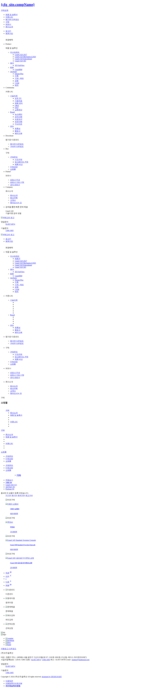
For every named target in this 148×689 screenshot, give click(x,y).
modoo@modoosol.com (80, 660)
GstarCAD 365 (20, 61)
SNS (12, 126)
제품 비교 (19, 164)
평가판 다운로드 (12, 19)
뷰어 (12, 63)
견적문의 (14, 157)
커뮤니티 (9, 17)
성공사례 (18, 122)
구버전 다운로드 (17, 146)
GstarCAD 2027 (21, 55)
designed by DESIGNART (52, 677)
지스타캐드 (14, 52)
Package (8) (10, 489)
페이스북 (18, 133)
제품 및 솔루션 (12, 15)
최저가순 (21, 495)
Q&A (17, 106)
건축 (16, 76)
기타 (19, 475)
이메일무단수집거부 (14, 683)
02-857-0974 (10, 224)
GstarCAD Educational (23, 59)
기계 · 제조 (19, 78)
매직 (16, 85)
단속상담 (14, 167)
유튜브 (17, 129)
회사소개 (9, 27)
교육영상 (18, 110)
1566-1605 (10, 231)
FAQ (16, 108)
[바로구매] (10, 500)
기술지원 (14, 96)
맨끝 (9, 585)
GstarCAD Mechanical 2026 (25, 57)
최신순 (14, 495)
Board (12, 112)
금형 (16, 81)
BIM (12, 67)
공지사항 (18, 117)
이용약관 (9, 681)
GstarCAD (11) (11, 485)
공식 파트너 (15, 185)
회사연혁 (14, 198)
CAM (17, 83)
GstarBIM (18, 70)
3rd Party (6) (10, 487)
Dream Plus (19, 74)
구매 (7, 22)
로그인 (8, 31)
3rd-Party (13, 72)
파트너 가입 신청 (17, 182)
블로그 (17, 131)
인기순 (8, 495)
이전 (9, 576)
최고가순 (29, 495)
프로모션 (18, 119)
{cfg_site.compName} (18, 4)
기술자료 (18, 101)
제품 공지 (19, 103)
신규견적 (18, 160)
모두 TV (18, 98)
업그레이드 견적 (21, 162)
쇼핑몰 (13, 169)
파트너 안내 (15, 180)
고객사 (13, 200)
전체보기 (9, 480)
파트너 (8, 24)
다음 (9, 582)
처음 (9, 573)
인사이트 (18, 124)
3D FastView (20, 65)
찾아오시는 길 (16, 203)
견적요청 (4, 10)
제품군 (17, 259)
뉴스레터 (18, 114)
